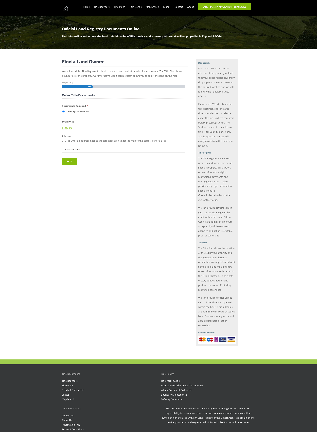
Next (69, 161)
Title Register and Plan (77, 111)
